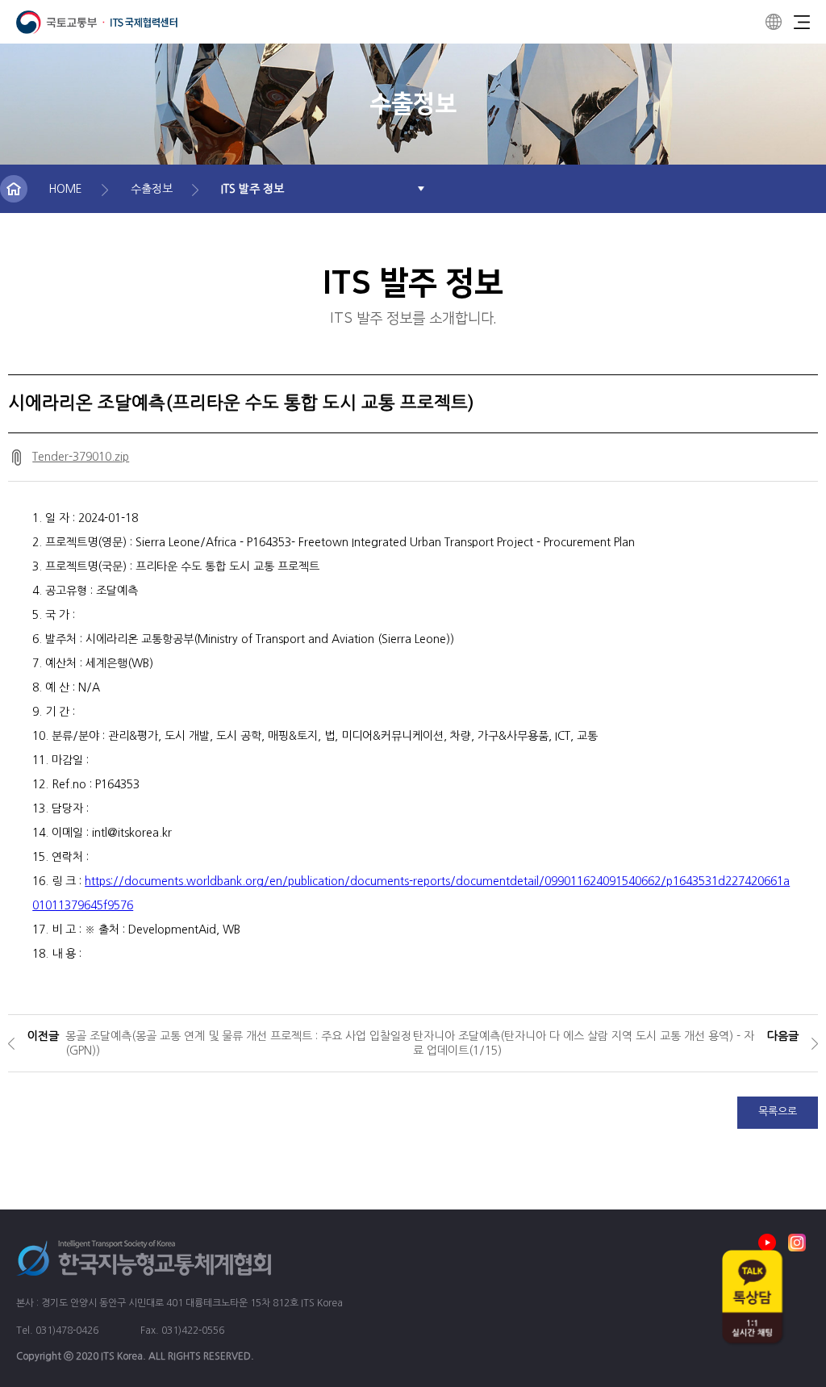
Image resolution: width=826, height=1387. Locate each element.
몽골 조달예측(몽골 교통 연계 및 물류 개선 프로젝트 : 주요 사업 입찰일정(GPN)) (238, 1043)
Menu (802, 22)
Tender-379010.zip (80, 456)
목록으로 (777, 1111)
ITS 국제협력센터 (96, 22)
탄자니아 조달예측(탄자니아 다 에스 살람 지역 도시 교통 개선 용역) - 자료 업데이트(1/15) (583, 1043)
